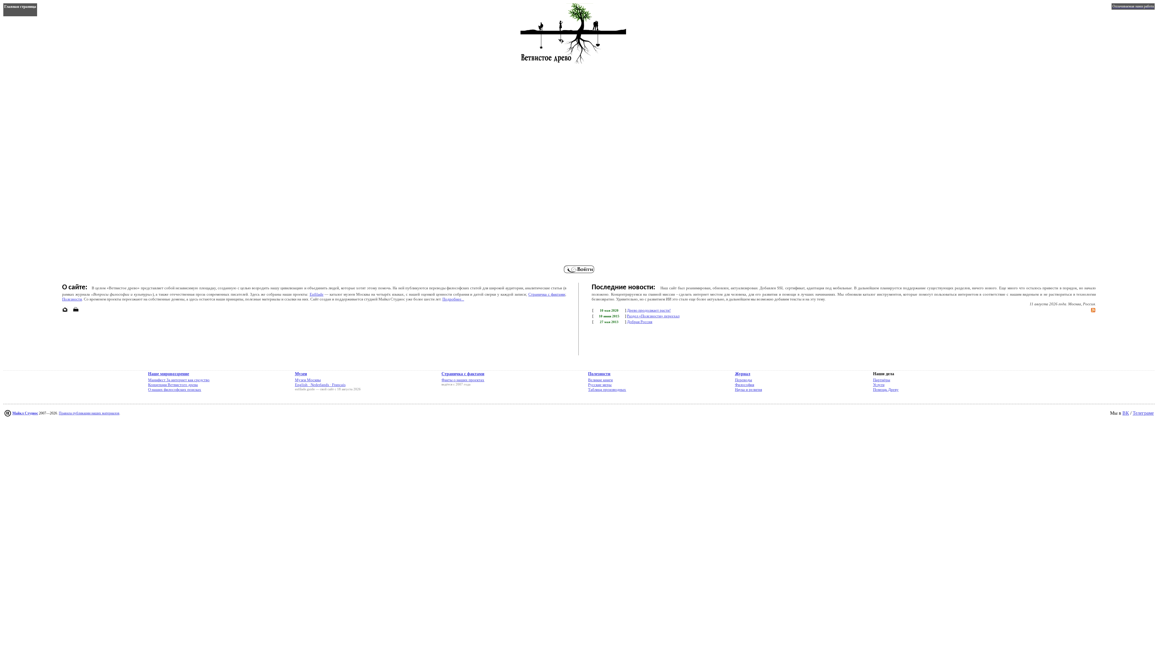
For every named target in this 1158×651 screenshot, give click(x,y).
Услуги (878, 384)
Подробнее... (453, 299)
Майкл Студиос (25, 413)
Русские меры (600, 384)
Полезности (72, 299)
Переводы (743, 380)
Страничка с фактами (546, 294)
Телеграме (1143, 413)
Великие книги (600, 380)
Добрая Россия (639, 321)
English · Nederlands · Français (320, 384)
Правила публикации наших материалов (89, 413)
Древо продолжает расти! (649, 310)
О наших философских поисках (174, 389)
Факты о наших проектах (462, 380)
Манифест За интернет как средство (179, 380)
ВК (1125, 413)
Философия (744, 384)
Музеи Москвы (308, 380)
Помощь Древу (886, 389)
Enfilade (317, 294)
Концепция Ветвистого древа (173, 384)
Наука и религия (748, 389)
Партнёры (881, 380)
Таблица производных (607, 389)
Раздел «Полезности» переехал (653, 316)
